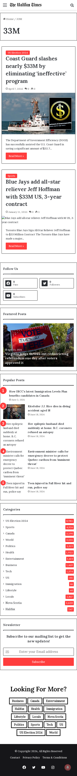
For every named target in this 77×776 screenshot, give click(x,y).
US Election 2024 (18, 52)
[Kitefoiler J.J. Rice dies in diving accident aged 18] (14, 411)
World (9, 539)
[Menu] (5, 6)
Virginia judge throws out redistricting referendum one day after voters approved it (37, 358)
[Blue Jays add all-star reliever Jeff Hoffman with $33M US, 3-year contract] (38, 220)
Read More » (16, 156)
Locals (10, 596)
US (7, 577)
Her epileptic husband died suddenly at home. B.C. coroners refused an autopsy (50, 428)
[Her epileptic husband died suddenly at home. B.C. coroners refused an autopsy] (14, 434)
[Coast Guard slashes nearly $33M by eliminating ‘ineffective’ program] (38, 113)
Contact (15, 757)
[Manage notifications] (68, 767)
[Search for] (72, 6)
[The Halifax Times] (25, 5)
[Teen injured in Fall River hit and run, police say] (14, 488)
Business (11, 565)
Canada (10, 533)
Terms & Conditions (54, 757)
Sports (11, 175)
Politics (10, 546)
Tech (9, 571)
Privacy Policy (31, 757)
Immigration (14, 584)
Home (10, 19)
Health (10, 552)
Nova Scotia (14, 603)
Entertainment (15, 558)
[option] (38, 345)
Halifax (10, 609)
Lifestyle (11, 590)
